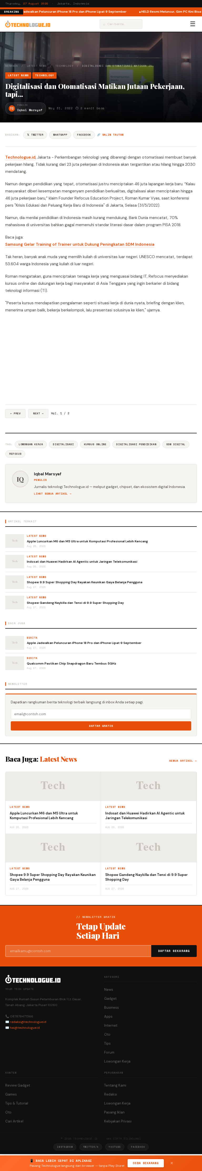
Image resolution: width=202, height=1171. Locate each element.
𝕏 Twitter (35, 135)
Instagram (65, 1147)
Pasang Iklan (114, 1112)
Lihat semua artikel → (53, 494)
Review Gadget (17, 1085)
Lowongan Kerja (31, 444)
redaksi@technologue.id (28, 1022)
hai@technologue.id (25, 1028)
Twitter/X (91, 1147)
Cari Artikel (14, 1121)
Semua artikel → (183, 761)
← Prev (15, 413)
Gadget (110, 998)
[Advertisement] (101, 359)
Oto (107, 1034)
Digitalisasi (63, 444)
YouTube (115, 1147)
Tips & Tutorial (16, 1103)
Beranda (11, 66)
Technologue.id (20, 157)
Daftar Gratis (101, 726)
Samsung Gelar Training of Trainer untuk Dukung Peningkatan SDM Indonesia (79, 244)
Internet (110, 1025)
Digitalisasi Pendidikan (136, 444)
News (108, 989)
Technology (64, 66)
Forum (109, 1052)
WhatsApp (60, 135)
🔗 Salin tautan (110, 135)
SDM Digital (175, 444)
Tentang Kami (115, 1085)
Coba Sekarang (146, 1163)
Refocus (15, 454)
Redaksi (110, 1094)
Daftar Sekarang (174, 951)
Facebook (84, 135)
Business (111, 1007)
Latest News (37, 66)
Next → (38, 413)
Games (11, 1094)
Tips (107, 1043)
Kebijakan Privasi (118, 1121)
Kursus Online (95, 444)
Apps (108, 1016)
